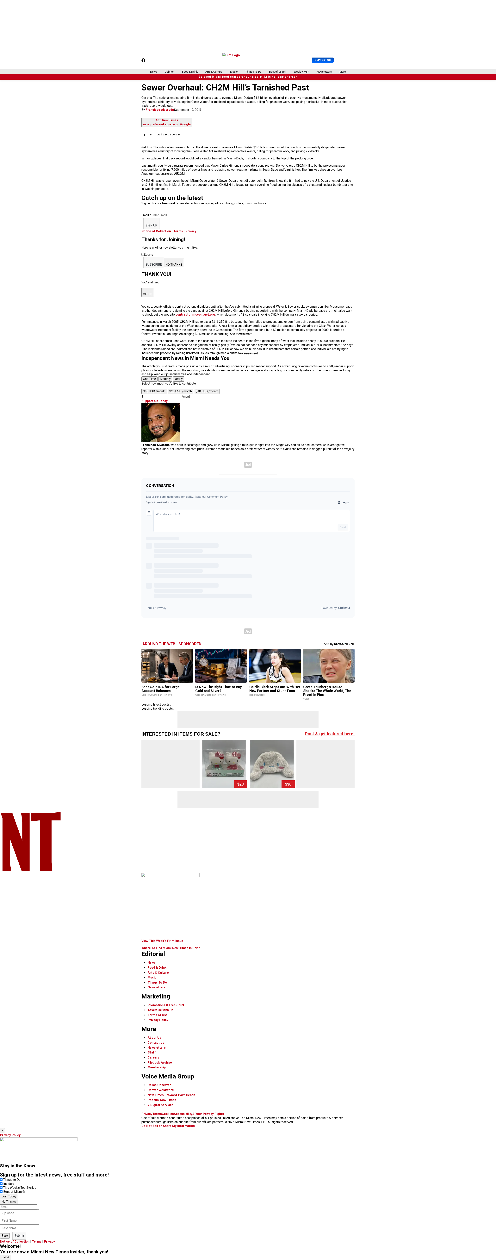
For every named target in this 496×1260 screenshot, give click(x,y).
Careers (153, 1057)
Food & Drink (190, 71)
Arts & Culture (213, 71)
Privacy (190, 231)
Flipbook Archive (160, 1062)
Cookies (168, 1114)
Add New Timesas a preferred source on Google (167, 122)
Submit (19, 1236)
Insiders (9, 1184)
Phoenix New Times (162, 1100)
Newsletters (324, 71)
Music (234, 71)
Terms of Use (158, 1015)
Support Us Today (154, 401)
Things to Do (12, 1180)
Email (146, 215)
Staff (152, 1052)
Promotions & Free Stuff (166, 1005)
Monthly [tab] (165, 379)
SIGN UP (151, 225)
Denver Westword (161, 1090)
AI (193, 1114)
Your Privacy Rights (209, 1114)
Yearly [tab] (179, 379)
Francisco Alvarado (160, 110)
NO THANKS (173, 264)
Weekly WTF (301, 71)
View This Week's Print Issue (162, 941)
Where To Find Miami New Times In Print (170, 948)
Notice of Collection (156, 231)
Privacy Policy (158, 1020)
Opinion (169, 71)
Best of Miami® (14, 1192)
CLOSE (147, 294)
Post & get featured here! (330, 733)
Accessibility (183, 1114)
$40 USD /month (207, 391)
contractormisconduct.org (195, 314)
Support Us (323, 60)
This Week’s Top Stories (19, 1187)
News (153, 71)
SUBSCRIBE (154, 264)
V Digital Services (160, 1105)
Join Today (9, 1196)
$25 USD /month (180, 391)
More (342, 71)
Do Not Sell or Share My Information (168, 1126)
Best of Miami (277, 71)
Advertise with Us (160, 1010)
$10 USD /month (154, 391)
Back (5, 1236)
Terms (178, 231)
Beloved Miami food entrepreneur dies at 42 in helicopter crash (248, 76)
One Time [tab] (149, 379)
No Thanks (9, 1201)
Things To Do (253, 71)
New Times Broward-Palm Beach (171, 1095)
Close (5, 1257)
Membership (157, 1067)
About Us (154, 1038)
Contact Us (156, 1042)
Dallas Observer (159, 1085)
